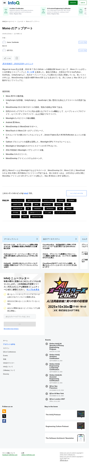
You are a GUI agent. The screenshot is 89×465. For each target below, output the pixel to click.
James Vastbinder (13, 42)
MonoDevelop (17, 208)
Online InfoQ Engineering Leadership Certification (54, 366)
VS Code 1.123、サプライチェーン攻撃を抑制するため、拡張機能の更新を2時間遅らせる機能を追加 (21, 246)
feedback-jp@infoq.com (9, 455)
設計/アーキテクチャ (33, 200)
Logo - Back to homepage (14, 2)
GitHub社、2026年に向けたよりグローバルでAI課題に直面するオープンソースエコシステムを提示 (21, 265)
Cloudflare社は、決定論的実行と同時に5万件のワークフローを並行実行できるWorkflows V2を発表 (59, 246)
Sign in (83, 2)
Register (73, 2)
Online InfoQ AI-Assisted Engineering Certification (55, 377)
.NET (67, 204)
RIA (60, 208)
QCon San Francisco (53, 387)
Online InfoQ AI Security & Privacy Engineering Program (56, 346)
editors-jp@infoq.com (28, 455)
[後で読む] (17, 58)
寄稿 (4, 359)
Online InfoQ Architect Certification (54, 356)
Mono (36, 204)
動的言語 (58, 204)
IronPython (17, 204)
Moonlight (50, 208)
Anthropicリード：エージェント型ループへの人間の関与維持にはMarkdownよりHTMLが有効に (21, 256)
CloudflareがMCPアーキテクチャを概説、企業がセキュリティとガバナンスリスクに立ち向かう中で (60, 265)
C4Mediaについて (9, 370)
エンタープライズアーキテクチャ (65, 212)
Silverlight (47, 204)
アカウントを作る (9, 344)
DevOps (61, 200)
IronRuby (72, 200)
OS (24, 212)
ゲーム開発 (48, 212)
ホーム (5, 340)
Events (5, 355)
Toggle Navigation (4, 3)
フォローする (82, 42)
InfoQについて (8, 367)
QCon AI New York (56, 393)
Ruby (27, 204)
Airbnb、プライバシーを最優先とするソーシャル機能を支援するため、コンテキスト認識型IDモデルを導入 (60, 256)
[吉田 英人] (4, 50)
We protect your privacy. (11, 329)
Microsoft (37, 208)
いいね (9, 58)
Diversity (6, 374)
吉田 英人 (10, 50)
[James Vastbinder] (4, 42)
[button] (20, 324)
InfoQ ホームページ (8, 21)
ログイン (6, 348)
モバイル (15, 216)
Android (69, 208)
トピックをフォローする (76, 193)
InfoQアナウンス (35, 212)
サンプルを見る (32, 290)
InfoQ (26, 193)
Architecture (36, 216)
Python (15, 212)
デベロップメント (17, 200)
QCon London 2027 (57, 399)
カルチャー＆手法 (48, 200)
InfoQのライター (8, 363)
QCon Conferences (9, 352)
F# (28, 208)
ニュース (20, 21)
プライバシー (64, 460)
